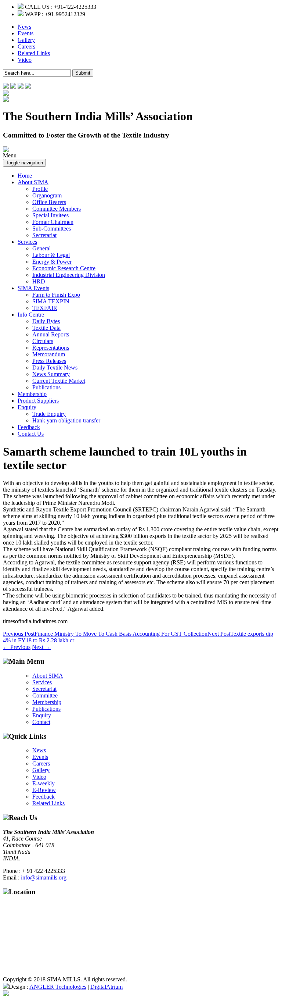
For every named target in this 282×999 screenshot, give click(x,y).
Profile (40, 189)
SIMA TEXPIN (50, 301)
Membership (32, 394)
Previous (16, 647)
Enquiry (27, 407)
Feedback (29, 427)
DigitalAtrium (106, 987)
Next (41, 647)
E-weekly (43, 783)
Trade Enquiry (49, 414)
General (41, 248)
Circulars (42, 341)
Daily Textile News (54, 367)
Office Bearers (49, 202)
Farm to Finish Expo (56, 295)
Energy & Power (52, 261)
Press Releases (49, 361)
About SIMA (33, 182)
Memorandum (48, 354)
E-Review (44, 790)
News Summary (51, 374)
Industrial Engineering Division (68, 275)
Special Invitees (50, 215)
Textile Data (46, 328)
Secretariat (44, 235)
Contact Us (31, 434)
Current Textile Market (58, 381)
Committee (45, 695)
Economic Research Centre (63, 268)
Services (27, 242)
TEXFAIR (44, 308)
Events (25, 33)
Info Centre (31, 314)
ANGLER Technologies (57, 987)
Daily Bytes (46, 321)
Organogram (47, 195)
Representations (50, 348)
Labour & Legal (51, 255)
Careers (26, 46)
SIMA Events (33, 288)
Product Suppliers (38, 400)
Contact (41, 722)
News (24, 27)
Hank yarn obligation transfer (66, 420)
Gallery (26, 40)
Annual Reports (50, 334)
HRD (38, 281)
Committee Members (56, 209)
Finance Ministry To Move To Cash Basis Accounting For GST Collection (105, 634)
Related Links (34, 53)
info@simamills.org (43, 877)
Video (25, 60)
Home (25, 175)
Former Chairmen (52, 222)
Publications (46, 387)
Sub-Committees (51, 228)
